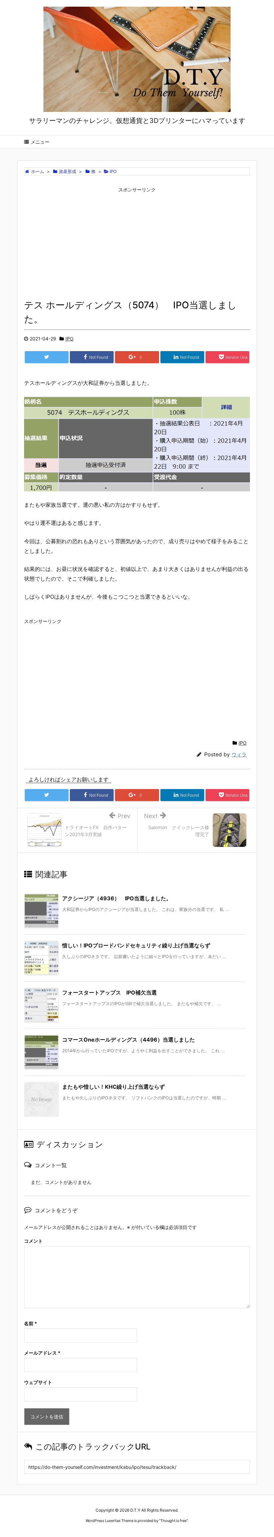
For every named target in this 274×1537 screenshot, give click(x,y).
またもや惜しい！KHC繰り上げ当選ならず (113, 1086)
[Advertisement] (137, 242)
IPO (69, 338)
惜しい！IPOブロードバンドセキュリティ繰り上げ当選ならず (136, 945)
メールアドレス (42, 1353)
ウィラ (239, 754)
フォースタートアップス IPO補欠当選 (109, 992)
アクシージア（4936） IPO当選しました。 (116, 898)
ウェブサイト (38, 1382)
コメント (33, 1241)
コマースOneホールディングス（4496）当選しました (128, 1039)
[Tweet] (46, 357)
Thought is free (173, 1520)
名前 (30, 1323)
